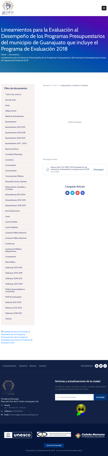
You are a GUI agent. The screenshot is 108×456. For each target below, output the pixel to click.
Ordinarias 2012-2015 (13, 268)
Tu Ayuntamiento (9, 366)
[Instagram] (105, 366)
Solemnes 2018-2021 (13, 313)
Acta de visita (10, 100)
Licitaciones (10, 244)
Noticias (33, 366)
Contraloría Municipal (13, 154)
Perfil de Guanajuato (13, 297)
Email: (21, 415)
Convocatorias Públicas (14, 176)
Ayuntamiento (10, 122)
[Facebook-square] (97, 366)
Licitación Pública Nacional (15, 233)
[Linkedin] (82, 193)
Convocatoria (10, 165)
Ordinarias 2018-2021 (13, 278)
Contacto (42, 366)
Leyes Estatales (11, 222)
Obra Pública (10, 262)
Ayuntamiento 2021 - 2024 (15, 143)
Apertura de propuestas (14, 116)
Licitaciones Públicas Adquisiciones (13, 250)
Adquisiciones (10, 111)
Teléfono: (13, 411)
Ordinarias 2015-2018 (13, 273)
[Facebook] (67, 193)
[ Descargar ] (98, 169)
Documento (14, 54)
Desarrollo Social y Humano (16, 181)
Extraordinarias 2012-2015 (15, 200)
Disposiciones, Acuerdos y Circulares (15, 188)
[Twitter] (72, 193)
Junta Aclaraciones (12, 211)
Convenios (9, 160)
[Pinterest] (77, 193)
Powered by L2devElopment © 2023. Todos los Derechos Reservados (54, 450)
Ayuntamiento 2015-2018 (15, 133)
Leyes (7, 216)
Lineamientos (10, 257)
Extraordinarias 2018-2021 (15, 205)
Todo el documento (13, 94)
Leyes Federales (11, 227)
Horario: (7, 405)
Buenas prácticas (12, 149)
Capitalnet (23, 366)
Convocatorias (11, 171)
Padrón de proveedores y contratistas (15, 290)
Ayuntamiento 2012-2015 (15, 127)
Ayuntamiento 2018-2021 (15, 138)
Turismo (8, 319)
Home (3, 54)
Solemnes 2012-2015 (13, 308)
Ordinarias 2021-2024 (14, 284)
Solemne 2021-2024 (13, 302)
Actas (7, 105)
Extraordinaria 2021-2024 (15, 195)
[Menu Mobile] (104, 8)
